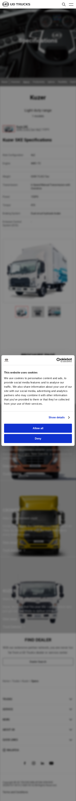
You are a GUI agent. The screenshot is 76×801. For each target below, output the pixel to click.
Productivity (39, 82)
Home (6, 681)
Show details (57, 417)
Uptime (51, 82)
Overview (15, 82)
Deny (38, 438)
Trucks (15, 681)
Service (8, 709)
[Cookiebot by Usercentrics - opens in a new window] (56, 360)
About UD (9, 729)
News (6, 719)
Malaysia (13, 750)
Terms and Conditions (15, 792)
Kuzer (25, 681)
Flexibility (62, 82)
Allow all (38, 428)
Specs (26, 82)
